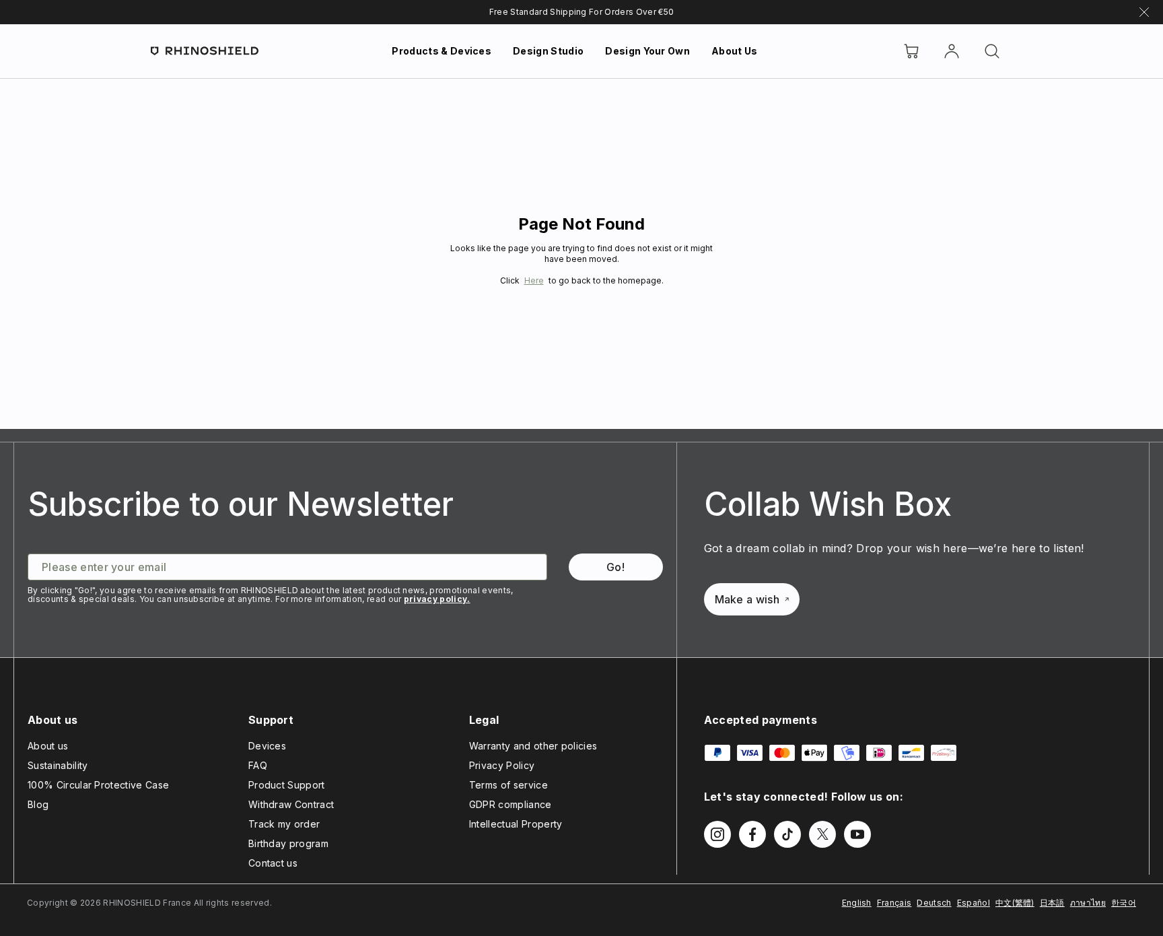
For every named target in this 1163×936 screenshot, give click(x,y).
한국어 (1123, 903)
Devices (267, 745)
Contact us (272, 863)
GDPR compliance (510, 804)
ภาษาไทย (1088, 903)
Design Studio (548, 51)
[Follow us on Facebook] (752, 834)
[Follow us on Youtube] (857, 834)
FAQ (257, 765)
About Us (734, 51)
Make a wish (747, 599)
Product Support (286, 785)
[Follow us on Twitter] (822, 834)
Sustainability (57, 765)
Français (894, 903)
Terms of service (508, 785)
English (857, 903)
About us (48, 745)
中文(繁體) (1014, 903)
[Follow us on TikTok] (787, 834)
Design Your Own (647, 51)
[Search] (992, 51)
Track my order (284, 824)
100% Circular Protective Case (98, 785)
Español (973, 903)
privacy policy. (437, 599)
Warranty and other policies (533, 745)
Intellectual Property (516, 824)
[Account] (951, 51)
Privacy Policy (501, 765)
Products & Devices (441, 51)
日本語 (1052, 903)
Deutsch (934, 903)
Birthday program (288, 843)
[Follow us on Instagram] (717, 834)
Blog (38, 804)
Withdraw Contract (291, 804)
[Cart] (911, 51)
